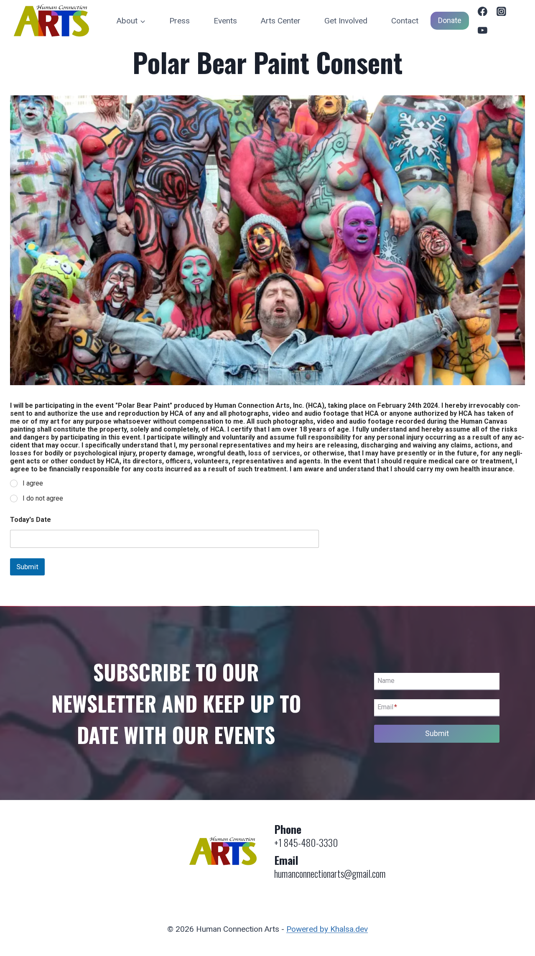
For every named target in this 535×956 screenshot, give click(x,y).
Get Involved (345, 21)
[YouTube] (482, 30)
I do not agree (43, 498)
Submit (27, 566)
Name (386, 681)
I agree (33, 483)
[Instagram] (501, 11)
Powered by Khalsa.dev (327, 929)
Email (387, 707)
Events (225, 21)
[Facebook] (482, 11)
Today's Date (30, 520)
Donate (449, 20)
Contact (404, 21)
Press (179, 21)
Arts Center (281, 21)
